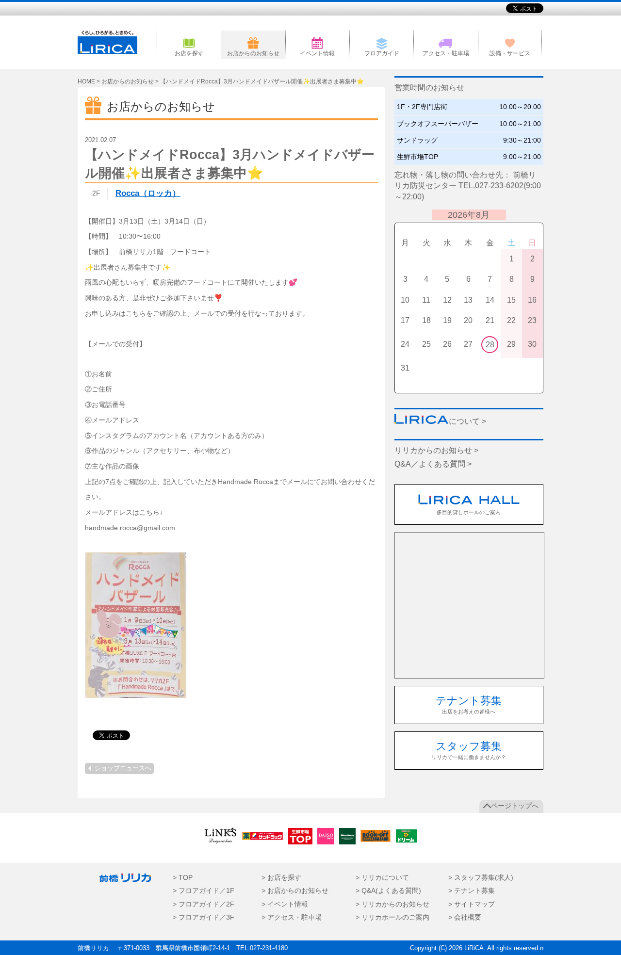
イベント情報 (317, 53)
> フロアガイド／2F (203, 904)
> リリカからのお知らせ (392, 904)
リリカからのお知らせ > (436, 450)
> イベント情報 (284, 904)
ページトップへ (515, 805)
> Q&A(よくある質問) (388, 890)
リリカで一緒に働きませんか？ (468, 750)
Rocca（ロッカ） (147, 193)
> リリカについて (382, 877)
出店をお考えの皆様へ (469, 704)
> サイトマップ (471, 904)
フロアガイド (381, 53)
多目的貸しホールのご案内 (469, 512)
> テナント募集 (471, 890)
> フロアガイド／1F (203, 890)
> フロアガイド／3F (203, 917)
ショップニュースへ (123, 768)
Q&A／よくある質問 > (433, 464)
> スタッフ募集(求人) (480, 877)
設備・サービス (510, 53)
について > (467, 421)
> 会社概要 (464, 917)
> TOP (183, 877)
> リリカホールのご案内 (392, 917)
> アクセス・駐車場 (291, 917)
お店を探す (189, 53)
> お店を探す (281, 877)
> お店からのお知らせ (294, 890)
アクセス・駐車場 (446, 53)
